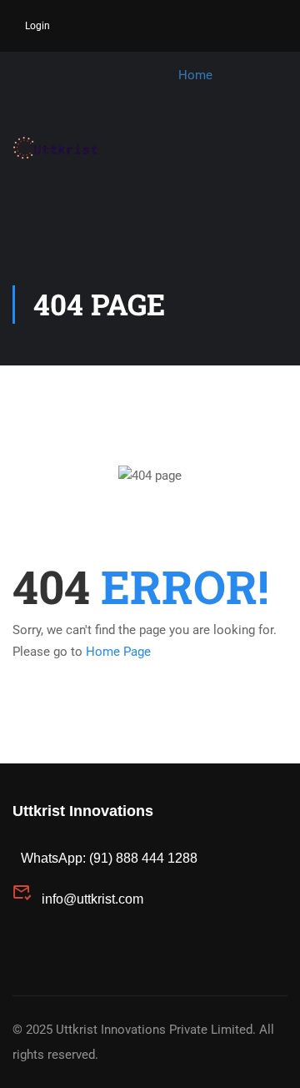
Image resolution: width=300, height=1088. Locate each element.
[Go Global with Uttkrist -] (67, 147)
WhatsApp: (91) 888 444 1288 (109, 858)
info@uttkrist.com (92, 899)
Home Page (118, 651)
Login (37, 26)
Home (195, 75)
